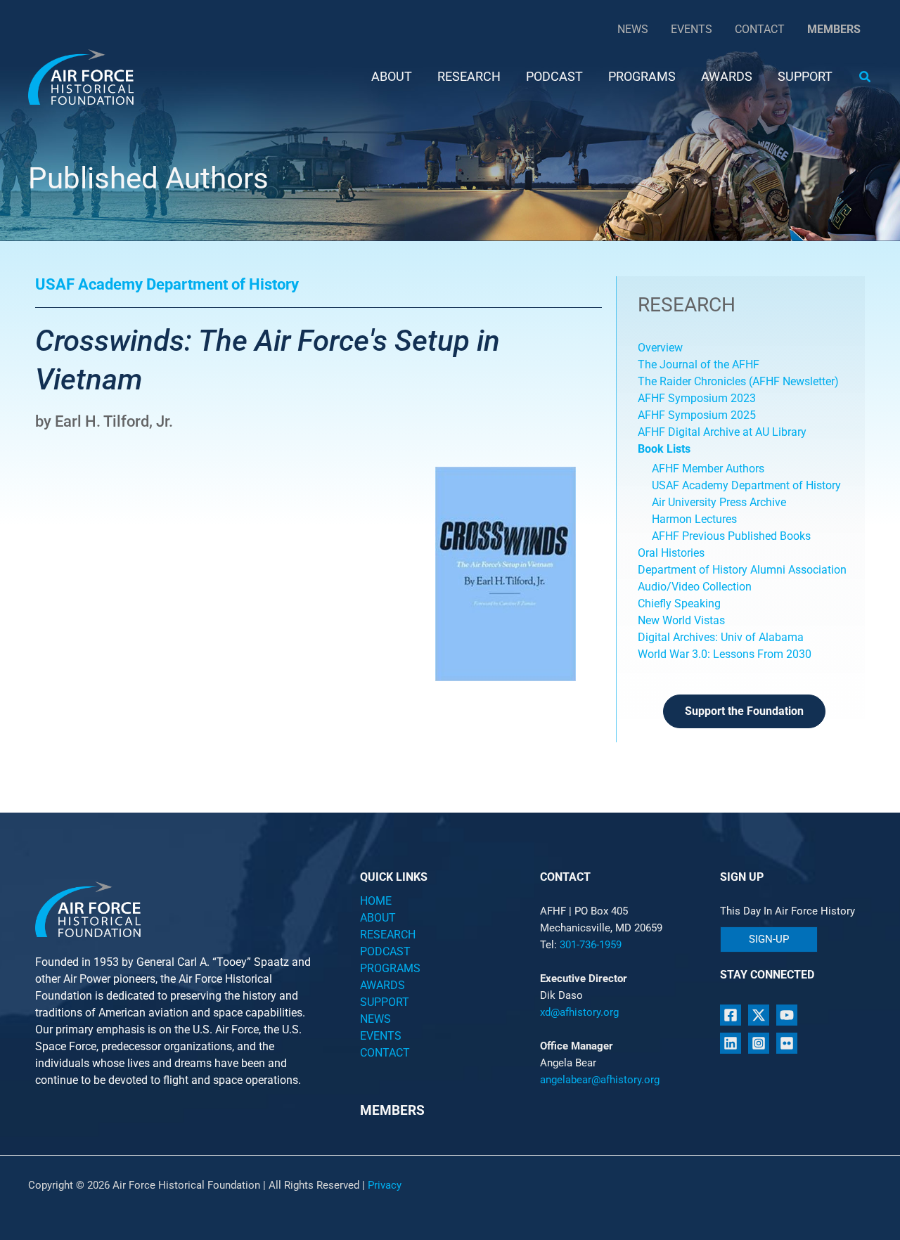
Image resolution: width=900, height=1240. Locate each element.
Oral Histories (671, 553)
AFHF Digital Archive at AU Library (722, 432)
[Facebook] (730, 1015)
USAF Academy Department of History (746, 485)
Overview (660, 347)
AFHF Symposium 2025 (697, 415)
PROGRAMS (390, 968)
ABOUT (378, 917)
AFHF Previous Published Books (731, 536)
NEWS (375, 1019)
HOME (376, 901)
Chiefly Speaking (679, 603)
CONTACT (385, 1052)
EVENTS (380, 1035)
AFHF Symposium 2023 (697, 398)
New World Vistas (681, 620)
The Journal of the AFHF (700, 364)
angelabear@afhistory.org (600, 1079)
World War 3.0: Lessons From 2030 (724, 654)
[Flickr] (786, 1043)
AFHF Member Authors (708, 468)
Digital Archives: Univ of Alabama (721, 637)
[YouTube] (786, 1015)
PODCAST (385, 951)
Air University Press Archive (719, 502)
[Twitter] (758, 1015)
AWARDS (382, 985)
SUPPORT (384, 1002)
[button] (865, 77)
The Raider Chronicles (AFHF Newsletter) (738, 381)
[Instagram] (758, 1043)
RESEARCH (388, 934)
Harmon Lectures (694, 519)
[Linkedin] (730, 1043)
